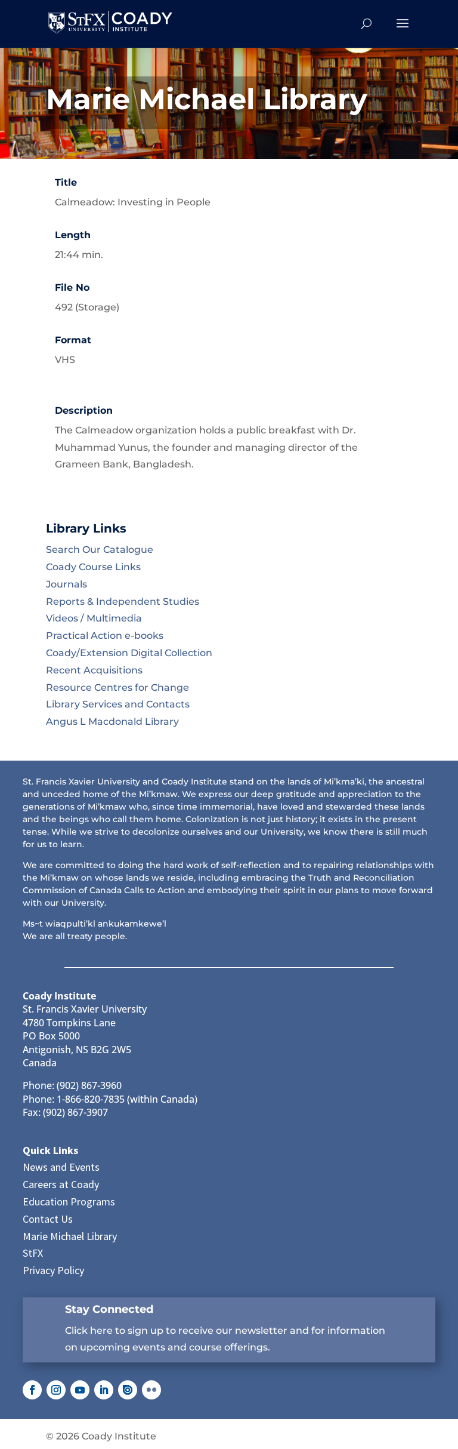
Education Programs (69, 1201)
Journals (66, 584)
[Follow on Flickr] (151, 1389)
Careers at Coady (61, 1184)
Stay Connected (109, 1309)
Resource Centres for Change (117, 687)
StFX (33, 1253)
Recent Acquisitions (94, 670)
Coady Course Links (93, 567)
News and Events (61, 1167)
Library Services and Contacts (118, 704)
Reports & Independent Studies (122, 601)
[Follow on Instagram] (56, 1389)
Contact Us (48, 1219)
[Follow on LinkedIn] (103, 1389)
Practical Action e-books (104, 635)
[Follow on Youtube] (79, 1389)
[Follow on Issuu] (127, 1389)
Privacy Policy (53, 1270)
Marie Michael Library (70, 1236)
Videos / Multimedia (94, 618)
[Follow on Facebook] (32, 1389)
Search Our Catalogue (99, 549)
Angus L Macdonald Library (112, 721)
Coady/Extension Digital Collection (129, 653)
